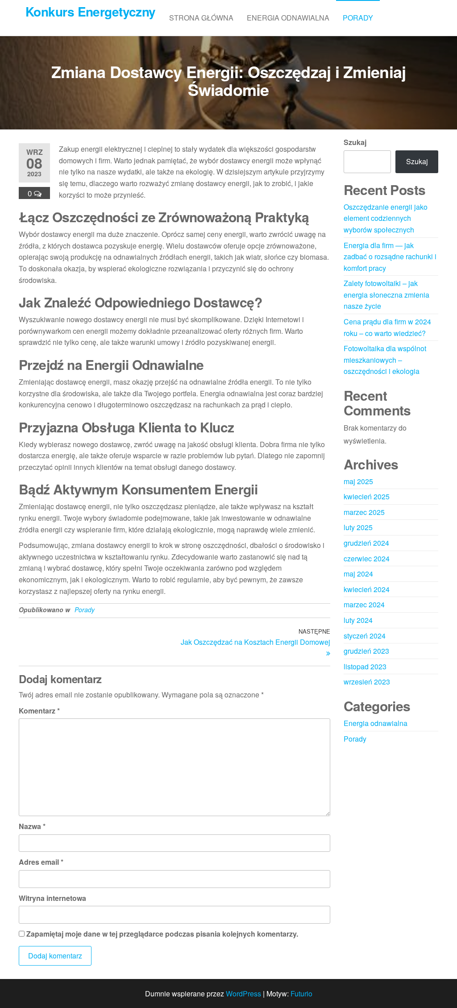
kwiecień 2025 (367, 496)
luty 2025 (358, 527)
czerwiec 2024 (367, 558)
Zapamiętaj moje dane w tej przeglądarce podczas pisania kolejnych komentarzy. (162, 934)
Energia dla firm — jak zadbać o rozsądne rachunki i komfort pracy (390, 256)
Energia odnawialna (288, 17)
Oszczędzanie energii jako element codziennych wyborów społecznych (386, 218)
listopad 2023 (365, 666)
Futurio (301, 993)
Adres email (41, 862)
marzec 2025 (364, 512)
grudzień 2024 (366, 543)
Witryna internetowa (52, 898)
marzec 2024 (364, 604)
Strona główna (201, 17)
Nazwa (32, 826)
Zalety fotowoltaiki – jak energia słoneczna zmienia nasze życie (386, 294)
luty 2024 (358, 620)
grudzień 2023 (366, 651)
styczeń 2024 (365, 636)
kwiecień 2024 (367, 589)
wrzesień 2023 (367, 681)
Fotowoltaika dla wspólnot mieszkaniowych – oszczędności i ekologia (385, 359)
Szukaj (355, 142)
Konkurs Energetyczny (90, 11)
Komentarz (39, 710)
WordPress (243, 993)
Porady (358, 17)
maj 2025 (358, 481)
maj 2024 (358, 573)
